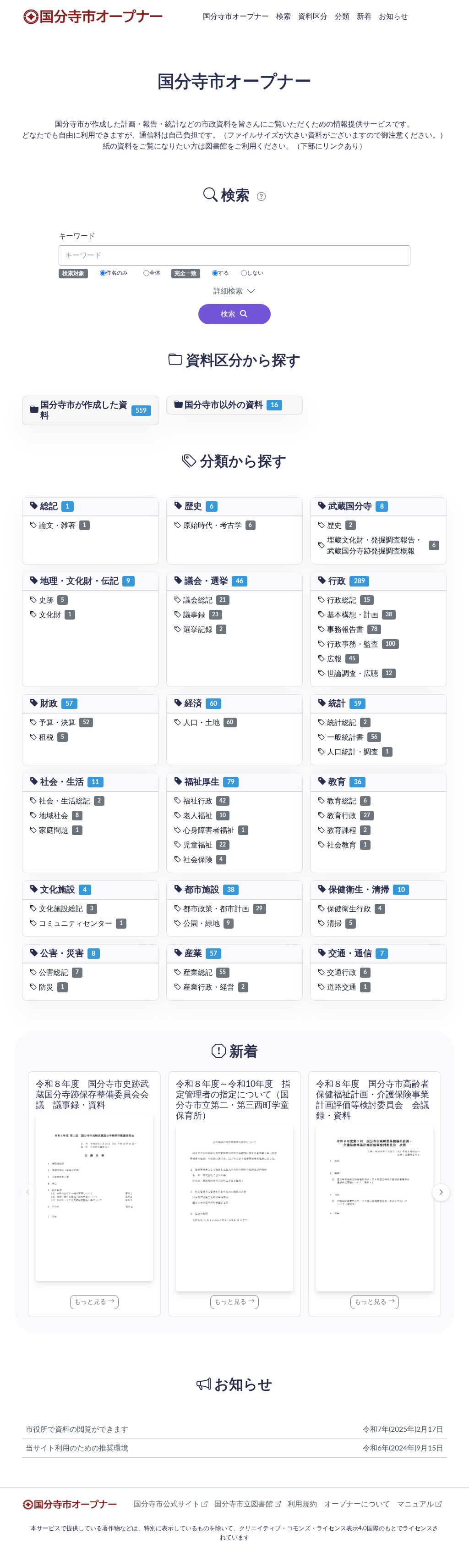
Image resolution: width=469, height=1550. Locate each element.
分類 (342, 16)
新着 (364, 16)
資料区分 (312, 16)
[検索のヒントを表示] (261, 198)
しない (255, 273)
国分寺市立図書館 (247, 1504)
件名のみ (117, 273)
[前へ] (28, 1192)
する (223, 273)
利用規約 (302, 1504)
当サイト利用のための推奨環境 (77, 1448)
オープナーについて (357, 1504)
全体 (154, 273)
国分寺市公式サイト (170, 1504)
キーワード (77, 236)
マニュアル (419, 1504)
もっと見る (91, 1302)
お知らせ (393, 16)
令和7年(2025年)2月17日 (403, 1429)
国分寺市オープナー (236, 16)
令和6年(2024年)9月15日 (403, 1448)
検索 (283, 16)
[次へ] (441, 1192)
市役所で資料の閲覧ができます (77, 1429)
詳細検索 (229, 291)
